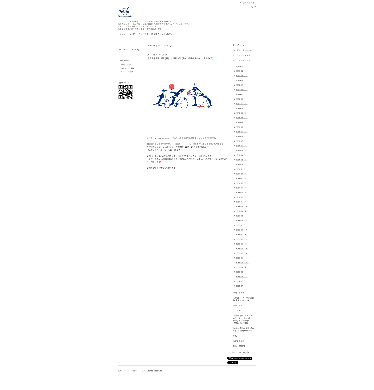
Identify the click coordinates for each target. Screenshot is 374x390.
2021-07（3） (241, 286)
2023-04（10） (242, 206)
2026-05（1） (241, 71)
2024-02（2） (241, 160)
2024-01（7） (241, 164)
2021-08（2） (241, 281)
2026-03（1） (241, 76)
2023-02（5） (241, 216)
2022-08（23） (242, 244)
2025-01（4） (241, 113)
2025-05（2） (241, 104)
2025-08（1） (241, 99)
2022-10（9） (241, 234)
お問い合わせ (238, 292)
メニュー (237, 310)
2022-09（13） (242, 239)
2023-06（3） (241, 197)
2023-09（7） (241, 183)
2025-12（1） (241, 85)
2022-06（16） (242, 253)
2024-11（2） (241, 122)
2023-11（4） (241, 174)
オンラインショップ (241, 55)
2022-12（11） (242, 225)
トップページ (238, 45)
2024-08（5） (241, 136)
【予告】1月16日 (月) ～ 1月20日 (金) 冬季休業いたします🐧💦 (180, 58)
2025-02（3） (241, 108)
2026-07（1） (241, 66)
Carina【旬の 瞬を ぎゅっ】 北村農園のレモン (243, 329)
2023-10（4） (241, 178)
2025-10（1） (241, 94)
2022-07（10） (242, 248)
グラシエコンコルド (133, 371)
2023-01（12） (242, 220)
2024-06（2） (241, 146)
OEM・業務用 (239, 346)
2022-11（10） (242, 230)
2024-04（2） (241, 150)
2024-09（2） (241, 132)
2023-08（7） (241, 188)
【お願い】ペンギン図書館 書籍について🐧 (243, 299)
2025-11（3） (241, 90)
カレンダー (238, 305)
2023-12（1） (241, 169)
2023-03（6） (241, 211)
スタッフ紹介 (238, 341)
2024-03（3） (241, 155)
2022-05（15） (242, 258)
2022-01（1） (241, 276)
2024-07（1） (241, 141)
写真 (235, 336)
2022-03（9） (241, 267)
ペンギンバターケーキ (242, 50)
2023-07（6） (241, 192)
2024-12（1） (241, 118)
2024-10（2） (241, 127)
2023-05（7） (241, 202)
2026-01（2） (241, 80)
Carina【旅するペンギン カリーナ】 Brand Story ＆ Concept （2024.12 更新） (243, 319)
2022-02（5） (241, 272)
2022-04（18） (242, 262)
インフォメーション (241, 60)
